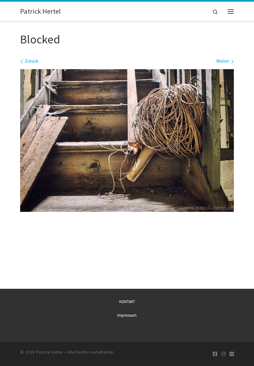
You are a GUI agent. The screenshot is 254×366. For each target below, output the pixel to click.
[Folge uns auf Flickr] (232, 354)
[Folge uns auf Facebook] (215, 354)
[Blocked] (127, 140)
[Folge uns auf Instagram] (223, 354)
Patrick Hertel (49, 352)
